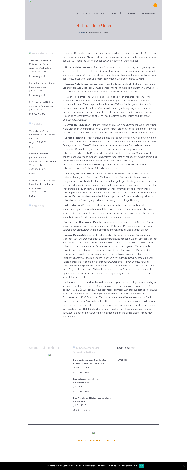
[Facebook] (155, 5)
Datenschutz (79, 441)
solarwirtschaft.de (42, 53)
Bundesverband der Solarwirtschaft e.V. (86, 350)
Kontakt (110, 441)
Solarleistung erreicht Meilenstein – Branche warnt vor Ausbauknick (40, 64)
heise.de (37, 124)
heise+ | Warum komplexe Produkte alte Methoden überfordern (42, 184)
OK (141, 466)
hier (140, 79)
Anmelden (122, 359)
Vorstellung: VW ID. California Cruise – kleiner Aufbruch (42, 135)
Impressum (95, 441)
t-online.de (38, 206)
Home (82, 32)
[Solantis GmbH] (93, 433)
